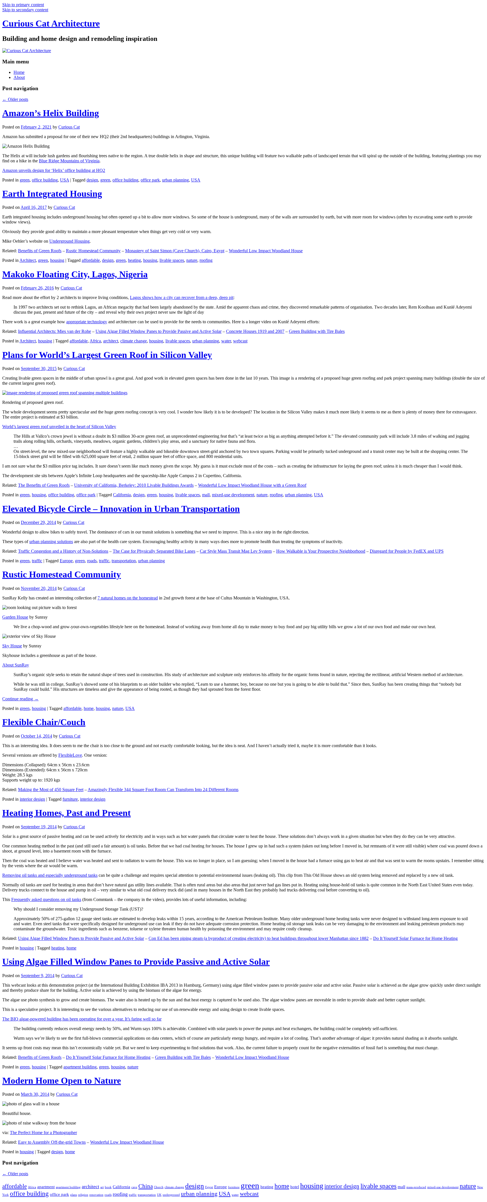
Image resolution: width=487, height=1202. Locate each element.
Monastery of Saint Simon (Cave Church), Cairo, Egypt (174, 250)
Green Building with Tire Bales (317, 331)
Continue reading (20, 698)
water (226, 340)
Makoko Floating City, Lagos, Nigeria (75, 274)
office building (45, 180)
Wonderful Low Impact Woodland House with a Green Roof (252, 485)
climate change (133, 340)
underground (171, 1194)
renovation (96, 1194)
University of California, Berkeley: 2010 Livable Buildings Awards (134, 485)
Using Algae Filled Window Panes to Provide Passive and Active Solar (159, 331)
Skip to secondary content (25, 9)
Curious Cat (69, 127)
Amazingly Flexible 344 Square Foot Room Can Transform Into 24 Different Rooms (163, 789)
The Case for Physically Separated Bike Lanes (154, 551)
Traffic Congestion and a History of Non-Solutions (63, 551)
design (92, 180)
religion (83, 1194)
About (19, 77)
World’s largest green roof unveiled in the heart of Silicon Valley (59, 426)
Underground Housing (69, 241)
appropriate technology (86, 321)
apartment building (80, 1066)
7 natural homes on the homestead (128, 598)
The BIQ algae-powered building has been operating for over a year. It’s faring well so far (81, 1019)
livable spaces (172, 260)
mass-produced (416, 1187)
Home (19, 72)
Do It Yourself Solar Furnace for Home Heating (415, 938)
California (122, 494)
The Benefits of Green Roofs (44, 485)
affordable (91, 260)
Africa (95, 340)
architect (110, 340)
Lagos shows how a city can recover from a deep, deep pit (181, 297)
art (102, 1187)
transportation (124, 560)
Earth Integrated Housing (52, 194)
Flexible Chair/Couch (43, 722)
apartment (46, 1186)
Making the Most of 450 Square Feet (50, 789)
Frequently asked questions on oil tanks (46, 899)
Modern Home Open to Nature (61, 1080)
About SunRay (15, 665)
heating (134, 260)
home (89, 708)
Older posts (15, 99)
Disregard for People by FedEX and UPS (407, 551)
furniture (70, 799)
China (145, 1186)
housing (57, 260)
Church (158, 1187)
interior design (32, 799)
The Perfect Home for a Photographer (43, 1132)
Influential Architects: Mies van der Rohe (54, 331)
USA (64, 180)
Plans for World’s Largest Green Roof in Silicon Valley (107, 355)
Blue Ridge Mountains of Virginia (69, 160)
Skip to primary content (23, 4)
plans (73, 1194)
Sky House (12, 645)
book (108, 1187)
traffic (37, 560)
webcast (240, 340)
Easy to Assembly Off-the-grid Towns (52, 1142)
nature (191, 260)
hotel (294, 1186)
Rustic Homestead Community (93, 250)
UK (159, 1194)
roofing (206, 260)
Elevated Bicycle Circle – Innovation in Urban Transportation (121, 509)
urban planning (175, 180)
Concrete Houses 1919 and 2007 (255, 331)
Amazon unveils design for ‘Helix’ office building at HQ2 (53, 170)
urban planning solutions (51, 541)
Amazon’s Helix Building (50, 113)
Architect (27, 260)
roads (92, 560)
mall (206, 494)
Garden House (15, 617)
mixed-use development (233, 494)
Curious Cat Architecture (51, 23)
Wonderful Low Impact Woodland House (266, 250)
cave (134, 1187)
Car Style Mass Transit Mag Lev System (236, 551)
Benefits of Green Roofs (39, 250)
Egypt (209, 1187)
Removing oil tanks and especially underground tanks (50, 875)
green (25, 180)
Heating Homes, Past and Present (66, 813)
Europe (66, 560)
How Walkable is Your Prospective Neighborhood (320, 551)
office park (150, 180)
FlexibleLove (70, 755)
